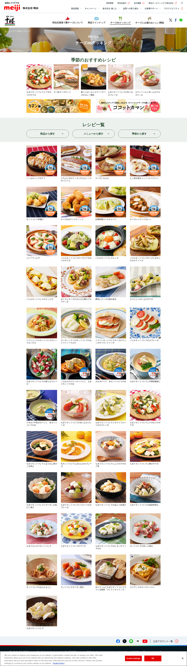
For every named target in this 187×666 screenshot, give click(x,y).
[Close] (183, 658)
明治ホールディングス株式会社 (161, 3)
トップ (8, 31)
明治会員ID (121, 3)
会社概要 (137, 3)
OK (153, 658)
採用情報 (109, 3)
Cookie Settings (133, 658)
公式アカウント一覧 (163, 641)
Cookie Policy (58, 663)
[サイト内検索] (181, 3)
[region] (93, 658)
